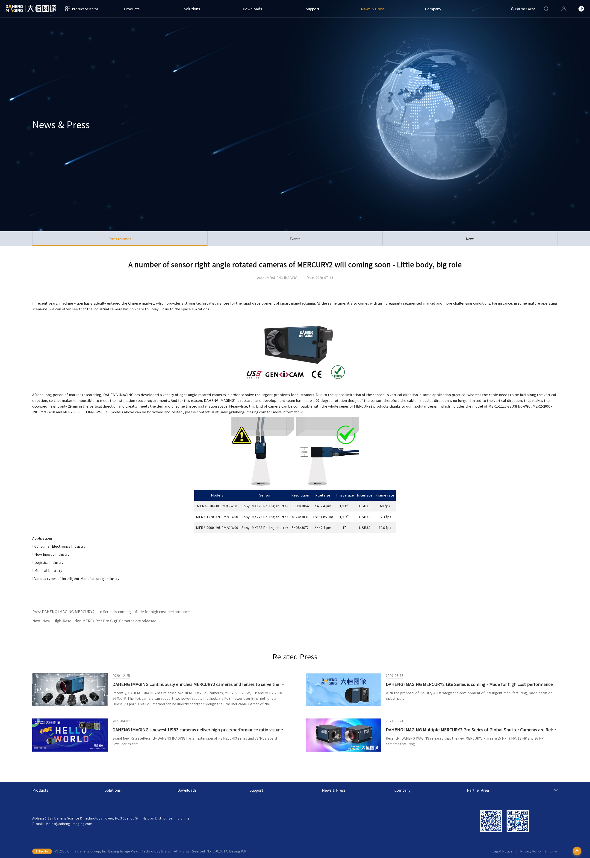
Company (433, 9)
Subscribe (42, 851)
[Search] (546, 9)
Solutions (192, 9)
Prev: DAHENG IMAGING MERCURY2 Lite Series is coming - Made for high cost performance (111, 611)
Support (312, 9)
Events (295, 238)
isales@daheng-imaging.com (243, 411)
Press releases (120, 238)
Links (553, 851)
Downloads (252, 9)
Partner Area (525, 8)
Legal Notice (502, 851)
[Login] (563, 9)
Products (132, 9)
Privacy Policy (531, 851)
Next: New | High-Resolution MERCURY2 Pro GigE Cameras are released (94, 620)
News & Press (373, 9)
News (470, 238)
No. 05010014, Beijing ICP (226, 851)
